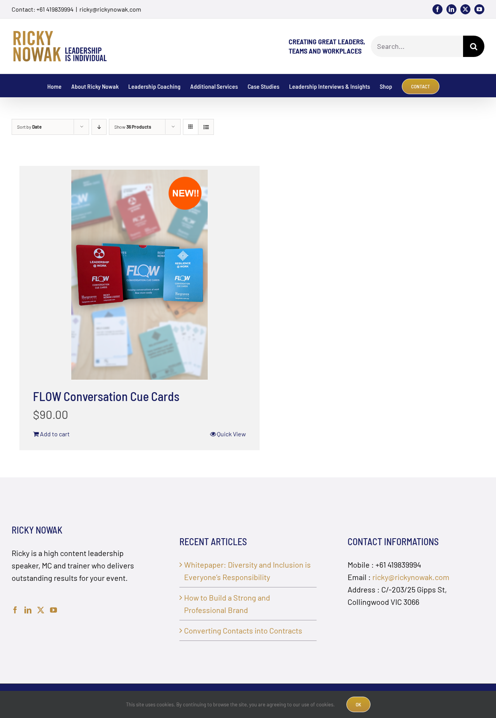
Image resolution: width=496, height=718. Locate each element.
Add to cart (55, 433)
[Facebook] (15, 609)
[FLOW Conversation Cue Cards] (139, 275)
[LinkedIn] (27, 609)
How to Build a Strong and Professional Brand (227, 604)
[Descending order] (99, 127)
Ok (358, 704)
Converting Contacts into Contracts (243, 630)
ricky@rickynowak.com (110, 9)
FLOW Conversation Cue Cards (106, 396)
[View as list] (206, 126)
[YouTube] (53, 609)
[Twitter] (40, 609)
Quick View (231, 433)
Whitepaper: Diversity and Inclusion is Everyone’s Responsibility (247, 571)
